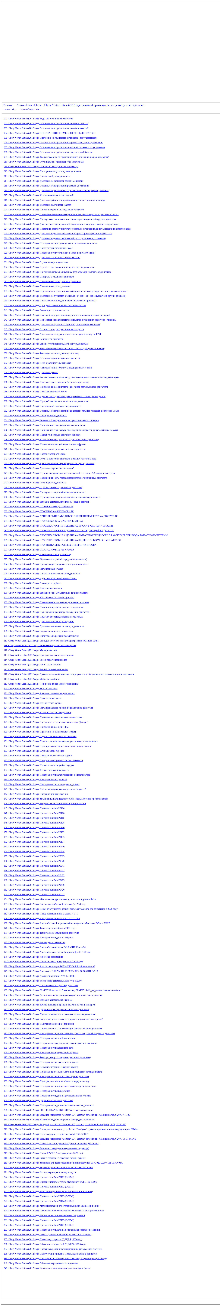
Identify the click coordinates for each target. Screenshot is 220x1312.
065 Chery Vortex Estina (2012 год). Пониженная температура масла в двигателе (44, 425)
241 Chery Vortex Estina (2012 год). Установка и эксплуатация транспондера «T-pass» (47, 1268)
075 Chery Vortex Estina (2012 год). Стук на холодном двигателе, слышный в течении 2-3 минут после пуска (59, 473)
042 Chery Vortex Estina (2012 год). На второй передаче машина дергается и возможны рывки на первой (57, 315)
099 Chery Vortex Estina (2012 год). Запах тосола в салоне (33, 588)
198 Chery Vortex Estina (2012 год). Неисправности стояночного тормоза (41, 1062)
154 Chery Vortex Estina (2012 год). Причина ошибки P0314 (34, 851)
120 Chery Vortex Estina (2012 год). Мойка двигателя (30, 688)
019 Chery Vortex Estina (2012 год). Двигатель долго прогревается (37, 205)
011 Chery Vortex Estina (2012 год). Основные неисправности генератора (41, 166)
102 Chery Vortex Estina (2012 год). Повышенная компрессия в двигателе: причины (46, 602)
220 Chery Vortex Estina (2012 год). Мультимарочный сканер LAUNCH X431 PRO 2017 (48, 1167)
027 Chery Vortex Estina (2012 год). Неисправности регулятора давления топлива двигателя (50, 243)
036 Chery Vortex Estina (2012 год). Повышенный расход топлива (37, 286)
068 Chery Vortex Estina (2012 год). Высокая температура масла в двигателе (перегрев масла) (51, 439)
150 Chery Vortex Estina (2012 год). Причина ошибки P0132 (34, 832)
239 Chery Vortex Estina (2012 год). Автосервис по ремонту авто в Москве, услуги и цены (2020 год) (55, 1258)
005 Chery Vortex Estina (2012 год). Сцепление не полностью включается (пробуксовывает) (50, 137)
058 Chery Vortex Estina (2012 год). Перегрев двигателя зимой (35, 391)
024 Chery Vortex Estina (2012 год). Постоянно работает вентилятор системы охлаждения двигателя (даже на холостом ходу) (67, 228)
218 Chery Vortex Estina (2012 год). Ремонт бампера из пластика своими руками (44, 1158)
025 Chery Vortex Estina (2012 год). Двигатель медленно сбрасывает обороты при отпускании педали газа (58, 233)
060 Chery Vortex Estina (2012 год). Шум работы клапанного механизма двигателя (46, 401)
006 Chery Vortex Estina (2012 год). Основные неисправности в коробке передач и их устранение (53, 142)
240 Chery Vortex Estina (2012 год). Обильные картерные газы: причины (41, 1263)
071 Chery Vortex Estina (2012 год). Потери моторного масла (34, 454)
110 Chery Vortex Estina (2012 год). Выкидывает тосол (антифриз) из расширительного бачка (51, 640)
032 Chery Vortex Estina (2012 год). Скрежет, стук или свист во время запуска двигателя (49, 267)
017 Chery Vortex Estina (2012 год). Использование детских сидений (38, 195)
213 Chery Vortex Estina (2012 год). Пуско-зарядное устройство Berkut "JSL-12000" (46, 1134)
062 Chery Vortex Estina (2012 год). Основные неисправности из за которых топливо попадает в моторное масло (61, 410)
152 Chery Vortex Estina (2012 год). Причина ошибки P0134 (34, 842)
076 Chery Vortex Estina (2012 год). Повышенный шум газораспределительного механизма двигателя (55, 478)
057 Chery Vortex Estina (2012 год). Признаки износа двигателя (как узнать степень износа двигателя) (56, 387)
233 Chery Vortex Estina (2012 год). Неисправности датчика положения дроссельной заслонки (52, 1229)
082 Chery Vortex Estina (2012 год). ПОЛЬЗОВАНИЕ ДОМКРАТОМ (38, 506)
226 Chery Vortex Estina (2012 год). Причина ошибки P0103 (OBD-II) (39, 1196)
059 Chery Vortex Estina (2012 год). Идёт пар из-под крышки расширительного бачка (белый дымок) (55, 396)
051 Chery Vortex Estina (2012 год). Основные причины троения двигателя (42, 358)
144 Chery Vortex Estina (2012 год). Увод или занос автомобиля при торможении (45, 803)
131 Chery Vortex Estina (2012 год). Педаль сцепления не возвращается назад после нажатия (51, 741)
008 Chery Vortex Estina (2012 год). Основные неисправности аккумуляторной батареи (48, 152)
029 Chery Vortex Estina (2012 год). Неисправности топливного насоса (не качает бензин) (49, 252)
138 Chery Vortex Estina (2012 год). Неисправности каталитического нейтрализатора (47, 774)
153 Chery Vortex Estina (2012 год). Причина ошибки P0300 (34, 846)
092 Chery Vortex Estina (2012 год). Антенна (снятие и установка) (37, 554)
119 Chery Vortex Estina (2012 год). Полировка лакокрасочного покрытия (41, 683)
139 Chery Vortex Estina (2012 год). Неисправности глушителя (35, 779)
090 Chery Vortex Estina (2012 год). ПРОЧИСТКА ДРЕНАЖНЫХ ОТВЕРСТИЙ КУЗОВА (50, 545)
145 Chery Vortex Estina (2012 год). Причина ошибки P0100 (34, 808)
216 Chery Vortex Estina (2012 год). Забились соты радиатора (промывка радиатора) (46, 1148)
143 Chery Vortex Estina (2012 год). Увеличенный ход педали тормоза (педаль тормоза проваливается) (56, 798)
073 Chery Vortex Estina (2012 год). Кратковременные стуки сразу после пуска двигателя (49, 463)
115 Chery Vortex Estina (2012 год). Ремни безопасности (32, 664)
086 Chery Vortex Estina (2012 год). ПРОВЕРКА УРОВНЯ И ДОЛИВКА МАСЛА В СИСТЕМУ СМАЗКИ (58, 525)
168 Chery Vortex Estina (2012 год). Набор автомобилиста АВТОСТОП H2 (42, 918)
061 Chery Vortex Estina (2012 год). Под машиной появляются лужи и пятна (42, 406)
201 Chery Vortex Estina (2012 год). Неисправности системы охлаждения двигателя (46, 1076)
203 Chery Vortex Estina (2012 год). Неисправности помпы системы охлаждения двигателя (50, 1086)
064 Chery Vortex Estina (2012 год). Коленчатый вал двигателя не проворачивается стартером (51, 420)
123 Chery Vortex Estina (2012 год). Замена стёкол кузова (33, 703)
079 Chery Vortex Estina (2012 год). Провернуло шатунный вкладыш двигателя (44, 492)
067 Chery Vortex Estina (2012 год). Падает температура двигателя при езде (42, 434)
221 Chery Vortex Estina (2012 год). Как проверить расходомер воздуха (40, 1172)
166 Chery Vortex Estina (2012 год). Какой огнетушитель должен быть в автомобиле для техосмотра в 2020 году (61, 909)
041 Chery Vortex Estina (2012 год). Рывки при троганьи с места (36, 310)
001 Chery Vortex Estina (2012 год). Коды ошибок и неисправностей (38, 118)
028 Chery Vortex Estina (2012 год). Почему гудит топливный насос (38, 248)
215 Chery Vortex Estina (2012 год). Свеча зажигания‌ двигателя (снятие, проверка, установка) (51, 1143)
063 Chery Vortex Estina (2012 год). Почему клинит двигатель (35, 415)
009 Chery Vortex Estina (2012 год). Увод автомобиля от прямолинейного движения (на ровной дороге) (56, 157)
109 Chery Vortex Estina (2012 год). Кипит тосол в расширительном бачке (41, 636)
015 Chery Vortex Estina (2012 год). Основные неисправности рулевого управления (46, 185)
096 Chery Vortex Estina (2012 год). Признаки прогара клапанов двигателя (42, 573)
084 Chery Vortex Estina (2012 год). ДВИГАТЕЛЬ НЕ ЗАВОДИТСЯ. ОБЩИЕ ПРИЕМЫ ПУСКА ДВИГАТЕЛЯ (61, 516)
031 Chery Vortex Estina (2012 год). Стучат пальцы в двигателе (36, 262)
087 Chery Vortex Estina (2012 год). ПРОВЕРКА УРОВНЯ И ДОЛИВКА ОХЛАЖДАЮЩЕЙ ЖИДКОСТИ (59, 530)
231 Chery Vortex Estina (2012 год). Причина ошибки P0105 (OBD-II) (39, 1220)
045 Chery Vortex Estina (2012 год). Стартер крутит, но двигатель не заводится (44, 329)
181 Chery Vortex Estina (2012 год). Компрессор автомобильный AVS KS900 (43, 980)
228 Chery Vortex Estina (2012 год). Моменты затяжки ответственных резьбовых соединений (51, 1206)
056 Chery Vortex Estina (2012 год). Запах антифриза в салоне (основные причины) (46, 382)
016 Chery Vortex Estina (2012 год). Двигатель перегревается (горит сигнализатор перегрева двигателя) (56, 190)
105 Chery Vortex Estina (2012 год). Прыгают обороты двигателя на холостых (43, 616)
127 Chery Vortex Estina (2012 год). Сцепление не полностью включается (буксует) (46, 722)
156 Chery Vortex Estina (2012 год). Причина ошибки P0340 (34, 861)
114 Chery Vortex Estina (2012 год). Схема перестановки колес (35, 660)
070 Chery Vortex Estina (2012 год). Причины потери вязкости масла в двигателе (45, 449)
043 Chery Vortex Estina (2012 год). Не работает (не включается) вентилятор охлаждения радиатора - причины (60, 319)
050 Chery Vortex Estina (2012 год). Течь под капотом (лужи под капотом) (41, 353)
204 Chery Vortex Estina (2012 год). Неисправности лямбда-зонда (37, 1091)
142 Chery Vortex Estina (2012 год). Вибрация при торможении (36, 794)
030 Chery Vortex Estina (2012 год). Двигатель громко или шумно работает (42, 257)
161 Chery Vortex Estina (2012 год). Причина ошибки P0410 (34, 885)
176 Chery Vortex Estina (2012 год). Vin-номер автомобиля (33, 956)
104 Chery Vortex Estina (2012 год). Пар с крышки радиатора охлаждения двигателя (46, 612)
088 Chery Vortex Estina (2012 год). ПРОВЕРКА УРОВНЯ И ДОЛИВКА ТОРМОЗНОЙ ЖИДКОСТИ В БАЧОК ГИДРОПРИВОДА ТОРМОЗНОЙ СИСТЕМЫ (86, 535)
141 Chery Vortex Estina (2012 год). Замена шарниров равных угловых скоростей (45, 789)
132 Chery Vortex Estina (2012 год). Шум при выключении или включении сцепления (47, 746)
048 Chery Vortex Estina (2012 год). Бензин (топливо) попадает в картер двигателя (46, 343)
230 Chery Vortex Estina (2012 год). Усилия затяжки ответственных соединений (44, 1215)
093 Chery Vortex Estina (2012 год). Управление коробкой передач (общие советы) (45, 559)
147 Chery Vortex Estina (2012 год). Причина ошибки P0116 (34, 818)
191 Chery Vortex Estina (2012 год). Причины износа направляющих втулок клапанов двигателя (53, 1028)
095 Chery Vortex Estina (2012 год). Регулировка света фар (33, 569)
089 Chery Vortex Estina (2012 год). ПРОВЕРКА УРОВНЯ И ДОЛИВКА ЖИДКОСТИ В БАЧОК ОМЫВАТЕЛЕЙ (62, 540)
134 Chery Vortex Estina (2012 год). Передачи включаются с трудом (38, 755)
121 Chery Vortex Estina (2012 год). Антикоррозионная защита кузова (39, 693)
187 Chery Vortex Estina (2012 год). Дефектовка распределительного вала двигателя (46, 1009)
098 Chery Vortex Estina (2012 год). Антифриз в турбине (32, 583)
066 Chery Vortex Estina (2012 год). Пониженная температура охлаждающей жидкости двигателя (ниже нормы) (61, 430)
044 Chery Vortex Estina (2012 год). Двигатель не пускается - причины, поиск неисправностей (52, 324)
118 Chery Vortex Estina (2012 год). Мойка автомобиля (31, 679)
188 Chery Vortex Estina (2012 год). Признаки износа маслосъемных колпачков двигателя (49, 1014)
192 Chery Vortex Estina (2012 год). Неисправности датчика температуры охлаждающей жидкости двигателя (59, 1033)
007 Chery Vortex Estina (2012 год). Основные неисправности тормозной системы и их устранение (54, 147)
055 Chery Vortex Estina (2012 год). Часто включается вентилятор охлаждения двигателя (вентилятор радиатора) (61, 377)
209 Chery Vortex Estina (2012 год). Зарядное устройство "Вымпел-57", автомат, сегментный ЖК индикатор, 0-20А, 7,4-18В (67, 1115)
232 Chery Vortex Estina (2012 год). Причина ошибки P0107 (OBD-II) (39, 1225)
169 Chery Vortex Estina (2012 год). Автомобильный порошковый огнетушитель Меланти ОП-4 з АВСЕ (57, 923)
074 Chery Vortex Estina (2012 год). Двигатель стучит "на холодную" (39, 468)
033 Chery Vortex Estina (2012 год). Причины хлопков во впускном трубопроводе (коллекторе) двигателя (57, 272)
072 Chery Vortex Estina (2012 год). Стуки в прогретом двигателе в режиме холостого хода (50, 458)
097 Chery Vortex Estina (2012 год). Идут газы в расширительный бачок (40, 578)
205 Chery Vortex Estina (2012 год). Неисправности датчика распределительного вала (47, 1095)
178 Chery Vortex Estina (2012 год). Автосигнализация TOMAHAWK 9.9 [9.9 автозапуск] (49, 966)
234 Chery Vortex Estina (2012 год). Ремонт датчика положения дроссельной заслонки (47, 1234)
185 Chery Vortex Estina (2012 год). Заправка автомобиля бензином (38, 1000)
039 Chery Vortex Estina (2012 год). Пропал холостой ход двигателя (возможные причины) (50, 300)
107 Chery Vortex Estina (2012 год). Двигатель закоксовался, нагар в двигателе (44, 626)
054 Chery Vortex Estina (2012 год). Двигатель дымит (31, 372)
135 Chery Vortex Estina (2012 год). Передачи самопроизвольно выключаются (43, 760)
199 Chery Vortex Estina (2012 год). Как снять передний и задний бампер (41, 1067)
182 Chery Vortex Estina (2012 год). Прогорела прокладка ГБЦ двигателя (41, 985)
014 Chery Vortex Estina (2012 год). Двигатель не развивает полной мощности (43, 181)
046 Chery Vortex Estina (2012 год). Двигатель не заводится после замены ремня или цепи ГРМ (52, 334)
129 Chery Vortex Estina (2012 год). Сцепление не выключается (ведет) (40, 731)
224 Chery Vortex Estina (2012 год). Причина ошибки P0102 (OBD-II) (39, 1186)
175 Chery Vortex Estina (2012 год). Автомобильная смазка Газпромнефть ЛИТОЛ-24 (47, 952)
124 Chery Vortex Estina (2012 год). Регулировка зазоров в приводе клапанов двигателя (48, 707)
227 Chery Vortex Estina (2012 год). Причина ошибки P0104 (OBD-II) (39, 1201)
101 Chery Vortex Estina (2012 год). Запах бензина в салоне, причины (39, 597)
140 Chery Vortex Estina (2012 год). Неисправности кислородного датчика (41, 784)
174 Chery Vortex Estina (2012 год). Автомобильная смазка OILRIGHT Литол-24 (45, 947)
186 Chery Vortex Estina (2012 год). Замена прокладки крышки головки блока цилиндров (49, 1004)
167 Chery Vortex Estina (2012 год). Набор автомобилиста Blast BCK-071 (41, 913)
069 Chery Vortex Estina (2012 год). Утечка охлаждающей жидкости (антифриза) (44, 444)
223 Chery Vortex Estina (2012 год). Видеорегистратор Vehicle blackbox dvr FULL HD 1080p (50, 1182)
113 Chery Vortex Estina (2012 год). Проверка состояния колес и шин (39, 655)
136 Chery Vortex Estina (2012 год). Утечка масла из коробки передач (39, 765)
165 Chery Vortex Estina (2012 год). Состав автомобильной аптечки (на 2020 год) (45, 904)
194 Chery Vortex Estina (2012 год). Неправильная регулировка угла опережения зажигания (50, 1043)
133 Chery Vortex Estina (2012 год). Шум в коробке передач (34, 751)
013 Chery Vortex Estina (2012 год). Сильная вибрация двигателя (37, 176)
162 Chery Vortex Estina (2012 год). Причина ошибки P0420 (34, 889)
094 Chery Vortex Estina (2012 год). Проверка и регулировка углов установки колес (46, 564)
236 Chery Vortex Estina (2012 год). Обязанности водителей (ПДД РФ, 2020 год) (44, 1244)
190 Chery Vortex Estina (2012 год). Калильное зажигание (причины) (39, 1024)
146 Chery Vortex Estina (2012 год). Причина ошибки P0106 (34, 813)
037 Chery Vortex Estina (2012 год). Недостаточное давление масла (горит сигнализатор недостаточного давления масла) (65, 291)
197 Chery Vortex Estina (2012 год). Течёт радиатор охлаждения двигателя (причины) (47, 1057)
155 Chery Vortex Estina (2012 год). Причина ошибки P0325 (34, 856)
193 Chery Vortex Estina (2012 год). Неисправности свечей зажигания (39, 1038)
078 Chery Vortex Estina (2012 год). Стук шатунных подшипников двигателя (43, 487)
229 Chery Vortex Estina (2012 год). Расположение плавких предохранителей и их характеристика (54, 1210)
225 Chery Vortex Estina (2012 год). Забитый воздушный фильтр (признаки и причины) (48, 1191)
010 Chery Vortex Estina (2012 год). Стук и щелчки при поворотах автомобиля (44, 161)
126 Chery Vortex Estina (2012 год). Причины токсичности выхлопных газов (43, 717)
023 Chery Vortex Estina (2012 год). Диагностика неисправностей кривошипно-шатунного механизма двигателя (61, 224)
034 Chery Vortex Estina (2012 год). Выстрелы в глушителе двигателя (39, 276)
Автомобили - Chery (29, 105)
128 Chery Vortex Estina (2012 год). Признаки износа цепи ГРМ (36, 727)
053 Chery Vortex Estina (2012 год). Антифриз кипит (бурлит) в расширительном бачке (48, 367)
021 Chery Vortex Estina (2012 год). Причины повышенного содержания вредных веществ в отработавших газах (61, 214)
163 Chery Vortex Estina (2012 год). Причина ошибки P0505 (34, 894)
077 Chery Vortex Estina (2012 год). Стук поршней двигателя (35, 482)
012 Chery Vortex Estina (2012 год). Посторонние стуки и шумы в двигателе (42, 171)
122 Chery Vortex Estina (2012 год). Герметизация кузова (32, 698)
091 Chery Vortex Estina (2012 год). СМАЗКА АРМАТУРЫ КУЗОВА (39, 549)
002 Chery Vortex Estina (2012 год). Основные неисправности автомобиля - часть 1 (46, 123)
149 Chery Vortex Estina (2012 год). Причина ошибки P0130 (34, 827)
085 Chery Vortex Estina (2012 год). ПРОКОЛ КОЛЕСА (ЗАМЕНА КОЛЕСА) (43, 521)
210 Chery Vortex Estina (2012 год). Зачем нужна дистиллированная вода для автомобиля (49, 1119)
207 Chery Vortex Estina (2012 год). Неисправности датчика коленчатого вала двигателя (49, 1105)
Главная (7, 105)
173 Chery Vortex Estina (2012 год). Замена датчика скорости (34, 942)
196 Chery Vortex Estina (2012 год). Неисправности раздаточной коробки (41, 1052)
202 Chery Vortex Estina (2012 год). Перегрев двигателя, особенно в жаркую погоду (46, 1081)
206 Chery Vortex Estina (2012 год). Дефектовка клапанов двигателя (38, 1100)
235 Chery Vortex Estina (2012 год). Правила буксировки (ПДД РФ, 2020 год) (43, 1239)
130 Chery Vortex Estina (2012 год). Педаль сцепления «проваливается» (40, 736)
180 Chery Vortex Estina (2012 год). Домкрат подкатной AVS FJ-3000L (39, 976)
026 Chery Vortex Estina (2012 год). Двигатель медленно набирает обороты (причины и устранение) (55, 238)
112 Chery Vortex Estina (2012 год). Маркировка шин (30, 650)
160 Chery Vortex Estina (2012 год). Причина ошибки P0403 (34, 880)
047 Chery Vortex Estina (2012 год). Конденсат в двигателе (33, 339)
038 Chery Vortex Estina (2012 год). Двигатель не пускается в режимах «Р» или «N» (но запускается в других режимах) (64, 296)
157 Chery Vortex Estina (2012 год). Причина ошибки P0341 (34, 865)
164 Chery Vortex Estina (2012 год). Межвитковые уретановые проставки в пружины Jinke (50, 899)
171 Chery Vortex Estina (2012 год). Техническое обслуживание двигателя (41, 933)
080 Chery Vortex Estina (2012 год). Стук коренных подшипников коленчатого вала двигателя (52, 497)
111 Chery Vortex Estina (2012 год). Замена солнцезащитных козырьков (40, 645)
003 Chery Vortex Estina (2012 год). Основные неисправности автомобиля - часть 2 (46, 128)
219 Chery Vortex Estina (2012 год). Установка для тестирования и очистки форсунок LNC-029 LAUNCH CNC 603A (63, 1162)
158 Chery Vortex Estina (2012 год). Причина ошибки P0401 (34, 870)
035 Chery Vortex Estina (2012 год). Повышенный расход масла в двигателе (42, 281)
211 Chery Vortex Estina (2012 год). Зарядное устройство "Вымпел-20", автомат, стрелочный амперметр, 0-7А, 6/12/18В (65, 1124)
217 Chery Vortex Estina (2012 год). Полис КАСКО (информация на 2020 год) (43, 1153)
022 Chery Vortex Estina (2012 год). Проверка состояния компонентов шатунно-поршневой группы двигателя (60, 219)
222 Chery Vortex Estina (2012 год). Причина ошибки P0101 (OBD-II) (39, 1177)
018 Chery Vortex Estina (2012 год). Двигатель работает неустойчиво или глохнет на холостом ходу (54, 200)
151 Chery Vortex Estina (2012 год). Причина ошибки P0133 (34, 837)
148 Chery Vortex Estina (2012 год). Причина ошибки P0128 (34, 822)
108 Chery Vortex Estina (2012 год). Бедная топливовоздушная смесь (38, 631)
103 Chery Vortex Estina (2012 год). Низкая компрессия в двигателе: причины (43, 607)
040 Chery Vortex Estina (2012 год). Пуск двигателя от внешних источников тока (45, 305)
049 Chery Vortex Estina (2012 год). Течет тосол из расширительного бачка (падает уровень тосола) (54, 348)
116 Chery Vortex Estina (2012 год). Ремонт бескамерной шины (36, 669)
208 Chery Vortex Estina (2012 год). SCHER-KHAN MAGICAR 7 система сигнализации (48, 1110)
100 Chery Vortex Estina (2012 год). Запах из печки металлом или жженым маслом (46, 592)
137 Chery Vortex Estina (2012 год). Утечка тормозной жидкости (36, 770)
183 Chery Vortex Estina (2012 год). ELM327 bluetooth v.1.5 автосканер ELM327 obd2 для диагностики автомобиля (62, 990)
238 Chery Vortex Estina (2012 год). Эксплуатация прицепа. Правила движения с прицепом (50, 1253)
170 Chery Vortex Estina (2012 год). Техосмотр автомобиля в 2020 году (39, 928)
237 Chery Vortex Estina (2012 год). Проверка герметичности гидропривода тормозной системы (53, 1249)
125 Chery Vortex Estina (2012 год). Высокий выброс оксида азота (37, 712)
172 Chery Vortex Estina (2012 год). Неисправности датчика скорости (39, 937)
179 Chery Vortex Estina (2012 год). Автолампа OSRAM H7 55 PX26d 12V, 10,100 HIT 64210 (51, 971)
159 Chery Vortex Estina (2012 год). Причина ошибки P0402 (34, 875)
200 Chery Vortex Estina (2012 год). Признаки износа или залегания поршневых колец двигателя (53, 1071)
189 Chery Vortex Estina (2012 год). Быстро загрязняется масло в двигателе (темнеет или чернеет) (53, 1019)
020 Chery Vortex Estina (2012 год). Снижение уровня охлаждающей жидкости (44, 209)
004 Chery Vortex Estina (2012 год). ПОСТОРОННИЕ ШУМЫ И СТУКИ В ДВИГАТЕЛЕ (49, 133)
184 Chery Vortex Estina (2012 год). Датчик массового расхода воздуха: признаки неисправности (53, 995)
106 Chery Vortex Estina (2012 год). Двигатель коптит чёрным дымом (39, 621)
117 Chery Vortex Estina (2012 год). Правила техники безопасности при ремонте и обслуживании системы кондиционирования (69, 674)
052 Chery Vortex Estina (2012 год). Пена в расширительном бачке (37, 363)
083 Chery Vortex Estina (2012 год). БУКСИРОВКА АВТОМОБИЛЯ (39, 511)
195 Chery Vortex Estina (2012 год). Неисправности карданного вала (38, 1047)
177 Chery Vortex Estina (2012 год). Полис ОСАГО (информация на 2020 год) (43, 961)
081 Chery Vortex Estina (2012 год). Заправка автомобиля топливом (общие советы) (46, 501)
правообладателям (30, 109)
